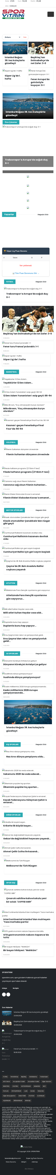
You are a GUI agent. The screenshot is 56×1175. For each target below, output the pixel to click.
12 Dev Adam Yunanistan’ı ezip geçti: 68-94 (27, 395)
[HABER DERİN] (28, 185)
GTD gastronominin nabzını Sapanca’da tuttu (26, 936)
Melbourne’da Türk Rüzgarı (21, 865)
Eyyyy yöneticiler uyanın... (28, 235)
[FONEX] (28, 193)
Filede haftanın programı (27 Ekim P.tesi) (26, 472)
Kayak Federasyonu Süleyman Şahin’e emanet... (25, 801)
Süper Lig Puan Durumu (34, 1158)
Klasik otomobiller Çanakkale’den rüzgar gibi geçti (26, 522)
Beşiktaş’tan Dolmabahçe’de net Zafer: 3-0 (40, 60)
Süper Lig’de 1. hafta (14, 359)
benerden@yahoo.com (12, 1158)
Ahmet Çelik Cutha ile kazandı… (21, 851)
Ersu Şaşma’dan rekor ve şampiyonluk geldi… (25, 640)
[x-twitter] (8, 994)
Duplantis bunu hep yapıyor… (19, 625)
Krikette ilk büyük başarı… (17, 825)
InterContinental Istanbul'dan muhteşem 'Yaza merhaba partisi (26, 920)
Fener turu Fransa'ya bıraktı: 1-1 (20, 346)
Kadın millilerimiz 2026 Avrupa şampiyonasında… (20, 691)
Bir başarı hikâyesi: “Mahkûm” (20, 950)
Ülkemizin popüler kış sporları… (21, 787)
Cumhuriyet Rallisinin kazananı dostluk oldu (25, 537)
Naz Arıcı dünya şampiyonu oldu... (25, 756)
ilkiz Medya (29, 1169)
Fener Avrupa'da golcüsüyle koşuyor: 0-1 (40, 82)
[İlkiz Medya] (28, 200)
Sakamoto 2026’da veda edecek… (22, 774)
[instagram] (4, 994)
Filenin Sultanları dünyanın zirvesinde (27, 454)
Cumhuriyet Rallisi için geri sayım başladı (26, 551)
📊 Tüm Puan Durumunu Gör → (25, 273)
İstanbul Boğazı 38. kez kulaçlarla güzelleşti (15, 60)
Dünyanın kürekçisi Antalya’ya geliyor (25, 664)
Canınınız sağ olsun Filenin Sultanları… (25, 484)
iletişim (23, 1162)
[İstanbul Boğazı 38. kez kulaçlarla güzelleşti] (28, 106)
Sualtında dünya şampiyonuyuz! (21, 677)
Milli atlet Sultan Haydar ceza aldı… (23, 612)
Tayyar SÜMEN (28, 230)
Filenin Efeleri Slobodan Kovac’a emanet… (27, 497)
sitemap (34, 1162)
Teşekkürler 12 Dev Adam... (18, 382)
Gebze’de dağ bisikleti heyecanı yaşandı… (27, 838)
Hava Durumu (10, 1162)
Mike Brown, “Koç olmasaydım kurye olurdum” (24, 410)
